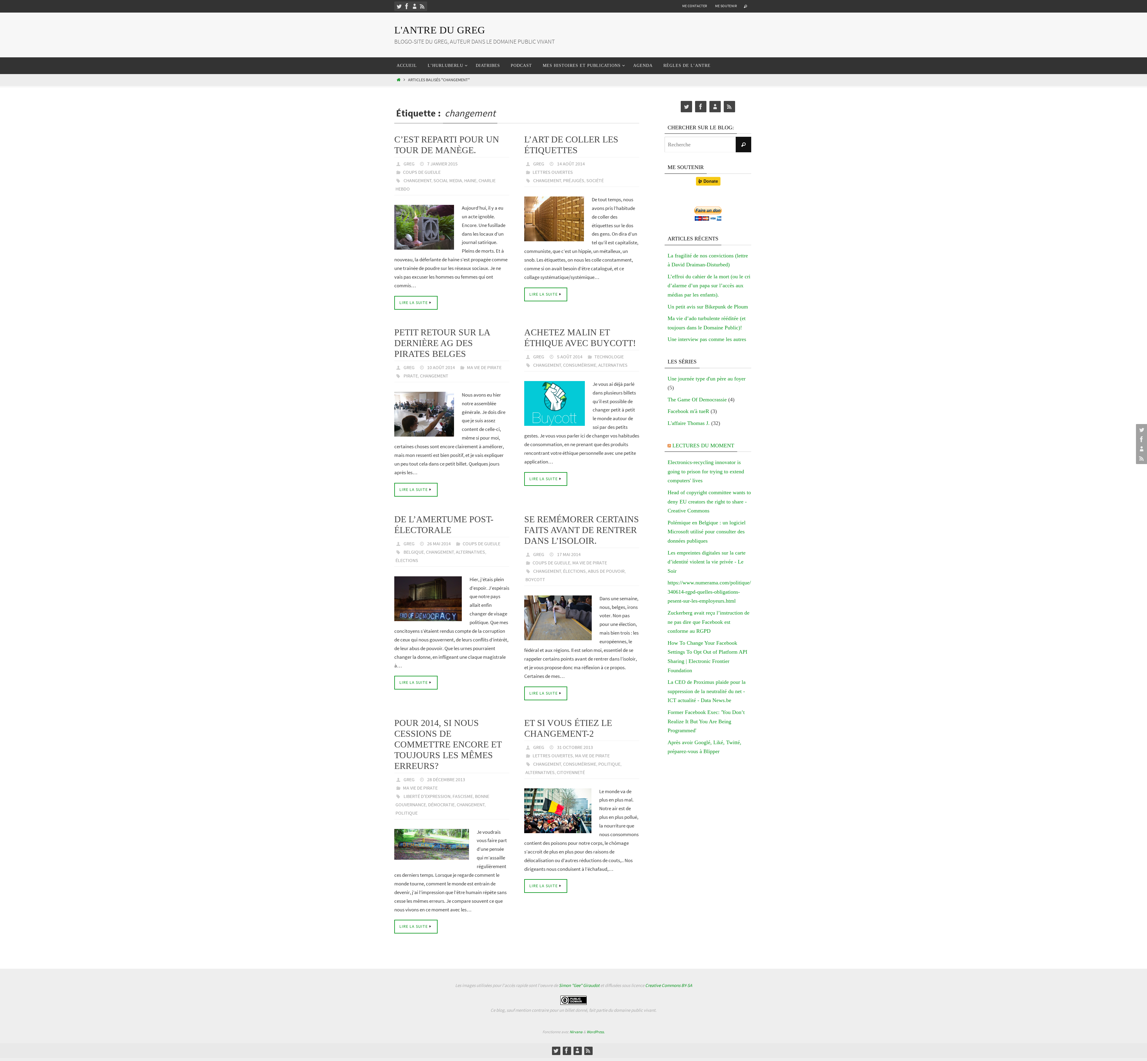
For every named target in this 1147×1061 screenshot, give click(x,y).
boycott (535, 579)
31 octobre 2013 (575, 747)
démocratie (441, 804)
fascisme (463, 796)
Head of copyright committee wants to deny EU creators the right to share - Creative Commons (709, 501)
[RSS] (422, 6)
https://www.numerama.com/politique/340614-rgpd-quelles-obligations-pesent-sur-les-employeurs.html (709, 592)
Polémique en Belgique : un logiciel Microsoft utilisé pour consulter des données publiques (707, 532)
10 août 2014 (441, 367)
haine (470, 180)
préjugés (573, 180)
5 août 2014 (569, 357)
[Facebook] (407, 6)
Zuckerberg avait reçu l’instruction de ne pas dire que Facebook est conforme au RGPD (708, 622)
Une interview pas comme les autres (707, 339)
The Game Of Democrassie (697, 400)
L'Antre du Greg (439, 30)
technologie (609, 357)
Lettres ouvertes (553, 172)
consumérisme (579, 365)
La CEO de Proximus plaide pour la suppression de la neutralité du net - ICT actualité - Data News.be (707, 691)
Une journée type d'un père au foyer (707, 379)
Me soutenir (726, 6)
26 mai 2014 (439, 543)
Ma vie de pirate (484, 367)
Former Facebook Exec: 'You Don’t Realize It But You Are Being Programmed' (706, 721)
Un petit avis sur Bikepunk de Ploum (708, 307)
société (595, 180)
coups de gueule (422, 172)
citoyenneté (571, 772)
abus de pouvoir (606, 571)
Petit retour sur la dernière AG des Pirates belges (442, 343)
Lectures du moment (703, 446)
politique (406, 813)
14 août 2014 (571, 164)
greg (409, 164)
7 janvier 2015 (442, 164)
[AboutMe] (414, 6)
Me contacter (694, 6)
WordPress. (596, 1031)
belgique (414, 552)
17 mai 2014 (569, 554)
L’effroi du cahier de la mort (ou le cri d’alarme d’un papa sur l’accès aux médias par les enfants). (709, 286)
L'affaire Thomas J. (689, 423)
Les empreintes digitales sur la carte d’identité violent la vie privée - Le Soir (707, 562)
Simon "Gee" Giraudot (579, 985)
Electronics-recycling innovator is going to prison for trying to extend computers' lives (706, 471)
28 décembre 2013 (446, 779)
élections (406, 560)
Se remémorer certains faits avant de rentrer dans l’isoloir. (581, 530)
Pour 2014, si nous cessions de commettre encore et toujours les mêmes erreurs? (448, 744)
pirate (411, 376)
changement (418, 180)
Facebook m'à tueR (688, 411)
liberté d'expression (427, 796)
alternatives (613, 365)
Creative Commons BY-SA (668, 985)
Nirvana (576, 1031)
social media (447, 180)
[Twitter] (399, 6)
